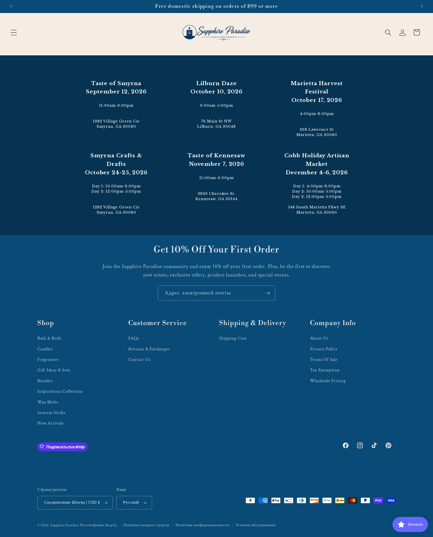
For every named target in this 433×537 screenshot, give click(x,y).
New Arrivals (50, 423)
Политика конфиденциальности (203, 524)
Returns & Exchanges (149, 349)
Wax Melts (47, 402)
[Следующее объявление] (421, 6)
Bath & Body (49, 338)
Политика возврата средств (146, 524)
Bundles (45, 380)
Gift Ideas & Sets (53, 370)
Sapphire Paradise (64, 524)
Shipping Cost (233, 338)
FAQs (133, 338)
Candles (45, 349)
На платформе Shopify (98, 524)
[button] (14, 32)
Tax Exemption (325, 370)
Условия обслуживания (255, 524)
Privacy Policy (324, 349)
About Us (319, 338)
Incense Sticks (51, 412)
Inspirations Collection (60, 391)
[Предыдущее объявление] (11, 6)
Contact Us (139, 359)
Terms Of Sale (324, 359)
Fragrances (48, 359)
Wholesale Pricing (328, 380)
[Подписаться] (268, 293)
